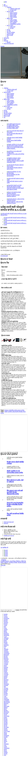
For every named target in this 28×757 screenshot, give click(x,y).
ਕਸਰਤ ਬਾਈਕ (10, 11)
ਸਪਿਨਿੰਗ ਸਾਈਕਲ (13, 562)
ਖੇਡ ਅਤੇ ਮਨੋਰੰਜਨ (11, 32)
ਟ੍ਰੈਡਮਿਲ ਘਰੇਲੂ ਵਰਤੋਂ (15, 8)
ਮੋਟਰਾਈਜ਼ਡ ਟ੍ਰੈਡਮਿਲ (15, 561)
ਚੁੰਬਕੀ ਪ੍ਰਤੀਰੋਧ (13, 21)
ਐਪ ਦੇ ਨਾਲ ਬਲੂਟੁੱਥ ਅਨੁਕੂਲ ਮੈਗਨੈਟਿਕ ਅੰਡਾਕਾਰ (13, 195)
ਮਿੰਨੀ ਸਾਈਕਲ (13, 17)
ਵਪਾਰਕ (12, 28)
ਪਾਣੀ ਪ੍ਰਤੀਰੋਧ (13, 20)
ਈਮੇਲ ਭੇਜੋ (3, 565)
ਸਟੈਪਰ (8, 29)
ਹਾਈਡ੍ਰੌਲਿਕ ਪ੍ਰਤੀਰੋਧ (15, 24)
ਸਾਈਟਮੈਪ (3, 559)
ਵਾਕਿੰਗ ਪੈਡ (23, 561)
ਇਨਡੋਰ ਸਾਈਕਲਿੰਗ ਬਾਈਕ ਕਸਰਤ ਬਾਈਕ (14, 410)
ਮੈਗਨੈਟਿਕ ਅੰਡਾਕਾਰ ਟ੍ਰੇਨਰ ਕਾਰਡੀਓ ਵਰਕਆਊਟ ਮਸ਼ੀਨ (15, 161)
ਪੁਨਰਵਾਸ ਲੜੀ (10, 33)
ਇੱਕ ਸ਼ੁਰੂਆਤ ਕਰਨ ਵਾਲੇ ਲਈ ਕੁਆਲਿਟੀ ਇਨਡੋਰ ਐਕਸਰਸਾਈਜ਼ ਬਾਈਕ (15, 492)
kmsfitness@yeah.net (9, 535)
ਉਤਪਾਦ (5, 6)
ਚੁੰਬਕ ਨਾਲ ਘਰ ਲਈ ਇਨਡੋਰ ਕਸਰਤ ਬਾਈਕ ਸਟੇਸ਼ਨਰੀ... (15, 148)
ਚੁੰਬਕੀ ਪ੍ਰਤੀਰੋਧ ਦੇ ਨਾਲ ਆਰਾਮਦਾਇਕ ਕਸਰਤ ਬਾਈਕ (15, 471)
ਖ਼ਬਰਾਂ (5, 39)
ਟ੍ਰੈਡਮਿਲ (9, 7)
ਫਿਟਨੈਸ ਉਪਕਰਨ (22, 562)
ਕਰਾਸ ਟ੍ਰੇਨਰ (10, 25)
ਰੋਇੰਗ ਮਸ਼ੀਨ (10, 18)
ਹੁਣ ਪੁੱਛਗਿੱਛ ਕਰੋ (4, 547)
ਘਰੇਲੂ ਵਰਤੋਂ (12, 27)
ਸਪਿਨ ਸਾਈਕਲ (13, 13)
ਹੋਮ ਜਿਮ (9, 31)
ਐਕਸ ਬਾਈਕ (13, 15)
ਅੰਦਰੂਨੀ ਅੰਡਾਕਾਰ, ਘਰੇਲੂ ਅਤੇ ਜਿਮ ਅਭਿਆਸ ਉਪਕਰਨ (15, 202)
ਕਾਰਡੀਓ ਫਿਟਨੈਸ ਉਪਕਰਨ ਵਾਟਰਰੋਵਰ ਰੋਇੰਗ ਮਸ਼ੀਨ (13, 127)
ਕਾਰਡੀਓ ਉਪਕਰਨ (5, 561)
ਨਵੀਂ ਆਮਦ (6, 38)
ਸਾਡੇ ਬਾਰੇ (6, 40)
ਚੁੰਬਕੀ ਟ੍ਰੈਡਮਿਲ (4, 562)
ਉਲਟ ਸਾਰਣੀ (10, 35)
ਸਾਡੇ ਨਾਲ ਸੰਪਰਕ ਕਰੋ (9, 43)
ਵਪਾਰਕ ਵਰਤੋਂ (13, 10)
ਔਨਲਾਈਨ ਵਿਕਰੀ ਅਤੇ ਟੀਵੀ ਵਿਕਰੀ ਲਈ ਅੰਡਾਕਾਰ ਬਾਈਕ (15, 188)
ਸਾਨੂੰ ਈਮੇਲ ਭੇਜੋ (4, 256)
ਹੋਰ (7, 36)
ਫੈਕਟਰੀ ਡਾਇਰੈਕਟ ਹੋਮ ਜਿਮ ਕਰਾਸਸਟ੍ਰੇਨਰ (13, 175)
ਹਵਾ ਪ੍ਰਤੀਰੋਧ (13, 22)
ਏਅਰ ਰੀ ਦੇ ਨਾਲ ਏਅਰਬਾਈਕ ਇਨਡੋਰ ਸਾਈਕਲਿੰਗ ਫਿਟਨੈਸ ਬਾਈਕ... (15, 504)
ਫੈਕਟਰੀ (8, 42)
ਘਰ (4, 4)
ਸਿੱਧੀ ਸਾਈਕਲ (13, 14)
